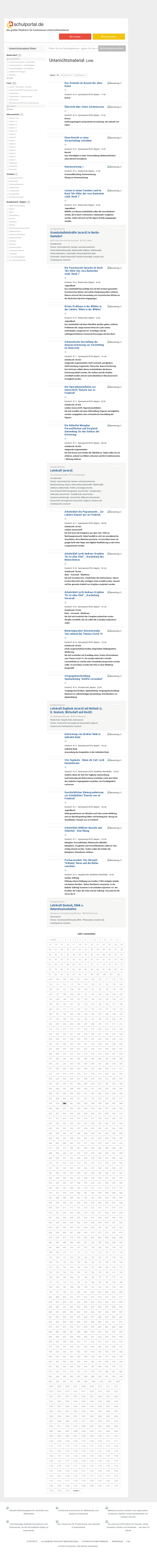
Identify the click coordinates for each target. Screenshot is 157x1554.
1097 (75, 1436)
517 (99, 1163)
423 (57, 1123)
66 (56, 964)
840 (50, 1312)
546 (71, 1178)
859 (106, 1317)
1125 (83, 1451)
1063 (91, 1416)
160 (64, 1004)
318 (92, 1074)
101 (111, 974)
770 (99, 1277)
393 (78, 1108)
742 (57, 1267)
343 (113, 1083)
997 (71, 1381)
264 (99, 1049)
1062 (83, 1416)
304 (71, 1069)
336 (64, 1083)
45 (86, 954)
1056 (108, 1411)
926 (113, 1347)
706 (113, 1247)
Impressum (117, 1541)
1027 (91, 1396)
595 (106, 1198)
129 (78, 989)
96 (80, 974)
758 (92, 1272)
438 (85, 1128)
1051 (67, 1411)
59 (92, 959)
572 (99, 1188)
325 (64, 1079)
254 (106, 1044)
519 (113, 1163)
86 (98, 969)
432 (121, 1123)
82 (74, 969)
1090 (91, 1431)
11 (111, 940)
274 (92, 1054)
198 (99, 1019)
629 (113, 1213)
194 (71, 1019)
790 (85, 1287)
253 (99, 1044)
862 (50, 1322)
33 (92, 949)
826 (106, 1302)
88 (110, 969)
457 (64, 1138)
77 (122, 964)
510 (50, 1163)
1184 (51, 1486)
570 (85, 1188)
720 (57, 1257)
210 (106, 1024)
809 (64, 1297)
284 (85, 1059)
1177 (67, 1481)
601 (71, 1203)
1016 (75, 1391)
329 (92, 1079)
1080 (83, 1426)
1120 (116, 1446)
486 (113, 1148)
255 (113, 1044)
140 (78, 994)
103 (50, 979)
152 (85, 999)
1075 (116, 1421)
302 (57, 1069)
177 (106, 1009)
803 (99, 1292)
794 (113, 1287)
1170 (83, 1476)
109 (92, 979)
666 (64, 1232)
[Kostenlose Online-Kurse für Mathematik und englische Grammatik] (78, 1508)
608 (121, 1203)
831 (64, 1307)
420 (113, 1118)
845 (85, 1312)
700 (71, 1247)
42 (68, 954)
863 (57, 1322)
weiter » (76, 1491)
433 (50, 1128)
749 (106, 1267)
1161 (83, 1471)
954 (78, 1362)
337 (71, 1083)
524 (71, 1168)
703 (92, 1247)
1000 (93, 1381)
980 (106, 1371)
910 (78, 1342)
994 (50, 1381)
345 (50, 1088)
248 (64, 1044)
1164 (108, 1471)
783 (113, 1282)
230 (92, 1034)
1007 (75, 1386)
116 (64, 984)
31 (80, 949)
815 (106, 1297)
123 (113, 984)
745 (78, 1267)
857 (92, 1317)
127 (64, 989)
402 (64, 1113)
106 (71, 979)
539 (99, 1173)
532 (50, 1173)
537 (85, 1173)
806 (121, 1292)
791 (92, 1287)
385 (99, 1103)
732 (64, 1262)
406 (92, 1113)
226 (64, 1034)
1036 (91, 1401)
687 (57, 1242)
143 (99, 994)
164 (92, 1004)
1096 (67, 1436)
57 (80, 959)
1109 (100, 1441)
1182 (108, 1481)
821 (71, 1302)
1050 (59, 1411)
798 (64, 1292)
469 (71, 1143)
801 (85, 1292)
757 (85, 1272)
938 (121, 1352)
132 (99, 989)
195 (78, 1019)
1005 (59, 1386)
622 (64, 1213)
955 (85, 1362)
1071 (83, 1421)
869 (99, 1322)
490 (64, 1153)
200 (113, 1019)
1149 (59, 1466)
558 (78, 1183)
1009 (91, 1386)
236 (57, 1039)
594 (99, 1198)
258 (57, 1049)
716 (106, 1252)
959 (113, 1362)
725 (92, 1257)
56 (74, 959)
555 (57, 1183)
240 (85, 1039)
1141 (67, 1461)
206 (78, 1024)
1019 (100, 1391)
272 (78, 1054)
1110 (108, 1441)
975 (71, 1371)
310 (113, 1069)
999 (85, 1381)
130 (85, 989)
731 (57, 1262)
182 (64, 1014)
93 (62, 974)
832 (71, 1307)
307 (92, 1069)
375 (106, 1098)
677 (64, 1237)
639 (106, 1217)
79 (56, 969)
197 (92, 1019)
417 (92, 1118)
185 (85, 1014)
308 (99, 1069)
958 (106, 1362)
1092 (108, 1431)
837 (106, 1307)
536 (78, 1173)
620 (50, 1213)
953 (71, 1362)
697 (50, 1247)
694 (106, 1242)
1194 (59, 1491)
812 (85, 1297)
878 (85, 1327)
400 (50, 1113)
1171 (91, 1476)
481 (78, 1148)
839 (121, 1307)
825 (99, 1302)
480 (71, 1148)
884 (50, 1332)
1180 (91, 1481)
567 (64, 1188)
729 (121, 1257)
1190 (100, 1486)
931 (71, 1352)
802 (92, 1292)
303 (64, 1069)
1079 (75, 1426)
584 (106, 1193)
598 (50, 1203)
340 (92, 1083)
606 (106, 1203)
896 (57, 1337)
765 (64, 1277)
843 (71, 1312)
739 (113, 1262)
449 (85, 1133)
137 (57, 994)
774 (50, 1282)
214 (57, 1029)
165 (99, 1004)
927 (121, 1347)
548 (85, 1178)
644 (64, 1222)
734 (78, 1262)
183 (71, 1014)
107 (78, 979)
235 (50, 1039)
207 (85, 1024)
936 (106, 1352)
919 (64, 1347)
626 (92, 1213)
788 (71, 1287)
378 (50, 1103)
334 (50, 1083)
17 (74, 944)
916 (121, 1342)
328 (85, 1079)
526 (85, 1168)
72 (92, 964)
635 (78, 1217)
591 (78, 1198)
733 (71, 1262)
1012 (116, 1386)
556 (64, 1183)
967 (92, 1366)
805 (113, 1292)
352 (99, 1088)
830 (57, 1307)
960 (121, 1362)
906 (50, 1342)
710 (64, 1252)
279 (50, 1059)
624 (78, 1213)
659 (92, 1227)
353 (106, 1088)
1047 (108, 1406)
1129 (116, 1451)
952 (64, 1362)
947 (106, 1357)
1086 (59, 1431)
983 (50, 1376)
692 (92, 1242)
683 (106, 1237)
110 (99, 979)
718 (121, 1252)
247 (57, 1044)
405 (85, 1113)
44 (80, 954)
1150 (67, 1466)
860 (113, 1317)
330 (99, 1079)
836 (99, 1307)
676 (57, 1237)
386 (106, 1103)
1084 (116, 1426)
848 (106, 1312)
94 (68, 974)
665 (57, 1232)
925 (106, 1347)
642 (50, 1222)
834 (85, 1307)
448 (78, 1133)
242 (99, 1039)
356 (50, 1093)
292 (64, 1064)
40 (56, 954)
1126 (91, 1451)
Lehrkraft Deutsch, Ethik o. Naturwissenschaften (67, 907)
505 (92, 1158)
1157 (51, 1471)
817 (121, 1297)
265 (106, 1049)
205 (71, 1024)
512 (64, 1163)
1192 (116, 1486)
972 (50, 1371)
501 (64, 1158)
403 (71, 1113)
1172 (100, 1476)
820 (64, 1302)
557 (71, 1183)
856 (85, 1317)
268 (50, 1054)
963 (64, 1366)
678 (71, 1237)
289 (121, 1059)
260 (71, 1049)
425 (71, 1123)
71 (86, 964)
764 (57, 1277)
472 (92, 1143)
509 (121, 1158)
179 (121, 1009)
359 (71, 1093)
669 (85, 1232)
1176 (59, 1481)
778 (78, 1282)
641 (121, 1217)
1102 (116, 1436)
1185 (59, 1486)
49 (110, 954)
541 (113, 1173)
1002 (109, 1381)
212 (121, 1024)
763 (50, 1277)
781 (99, 1282)
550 (99, 1178)
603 (85, 1203)
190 (121, 1014)
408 (106, 1113)
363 (99, 1093)
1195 (67, 1491)
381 (71, 1103)
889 (85, 1332)
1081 (91, 1426)
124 (121, 984)
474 (106, 1143)
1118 (100, 1446)
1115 (75, 1446)
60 (98, 959)
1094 (51, 1436)
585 (113, 1193)
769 (92, 1277)
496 (106, 1153)
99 (98, 974)
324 (57, 1079)
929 (57, 1352)
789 (78, 1287)
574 (113, 1188)
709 (57, 1252)
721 (64, 1257)
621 (57, 1213)
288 (113, 1059)
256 (121, 1044)
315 (71, 1074)
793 (106, 1287)
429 (99, 1123)
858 (99, 1317)
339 (85, 1083)
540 (106, 1173)
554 (50, 1183)
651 (113, 1222)
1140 (59, 1461)
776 (64, 1282)
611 (64, 1208)
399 (121, 1108)
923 (92, 1347)
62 (110, 959)
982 (121, 1371)
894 (121, 1332)
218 (85, 1029)
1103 (51, 1441)
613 (78, 1208)
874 (57, 1327)
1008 (83, 1386)
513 (71, 1163)
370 (71, 1098)
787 (64, 1287)
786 (57, 1287)
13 (50, 944)
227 (71, 1034)
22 (104, 944)
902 (99, 1337)
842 (64, 1312)
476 (121, 1143)
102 (118, 974)
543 (50, 1178)
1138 (116, 1456)
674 (121, 1232)
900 (85, 1337)
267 (121, 1049)
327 (78, 1079)
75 (110, 964)
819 (57, 1302)
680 (85, 1237)
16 (68, 944)
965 (78, 1366)
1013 (51, 1391)
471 (85, 1143)
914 (106, 1342)
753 (57, 1272)
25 (122, 944)
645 (71, 1222)
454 (121, 1133)
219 (92, 1029)
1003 (117, 1381)
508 (113, 1158)
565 (50, 1188)
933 (85, 1352)
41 (62, 954)
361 (85, 1093)
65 (50, 964)
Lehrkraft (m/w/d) (61, 470)
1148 (51, 1466)
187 (99, 1014)
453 (113, 1133)
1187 (75, 1486)
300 (121, 1064)
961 (50, 1366)
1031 (51, 1401)
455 (50, 1138)
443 (121, 1128)
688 (64, 1242)
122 (106, 984)
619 (121, 1208)
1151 (75, 1466)
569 (78, 1188)
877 (78, 1327)
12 (117, 940)
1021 (116, 1391)
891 (99, 1332)
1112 (51, 1446)
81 (68, 969)
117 (71, 984)
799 (71, 1292)
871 (113, 1322)
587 (50, 1198)
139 (71, 994)
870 (106, 1322)
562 (106, 1183)
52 (50, 959)
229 (85, 1034)
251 (85, 1044)
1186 (67, 1486)
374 (99, 1098)
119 (85, 984)
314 (64, 1074)
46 (92, 954)
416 (85, 1118)
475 (113, 1143)
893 (113, 1332)
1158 (59, 1471)
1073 (100, 1421)
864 (64, 1322)
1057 (116, 1411)
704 (99, 1247)
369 (64, 1098)
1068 (59, 1421)
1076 (51, 1426)
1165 (116, 1471)
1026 (83, 1396)
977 (85, 1371)
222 (113, 1029)
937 (113, 1352)
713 (85, 1252)
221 (106, 1029)
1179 (83, 1481)
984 (57, 1376)
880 (99, 1327)
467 (57, 1143)
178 (113, 1009)
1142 (75, 1461)
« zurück (52, 940)
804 (106, 1292)
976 (78, 1371)
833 (78, 1307)
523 (64, 1168)
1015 (67, 1391)
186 (92, 1014)
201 (121, 1019)
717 (113, 1252)
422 (50, 1123)
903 (106, 1337)
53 (56, 959)
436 (71, 1128)
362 (92, 1093)
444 (50, 1133)
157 (121, 999)
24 (116, 944)
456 (57, 1138)
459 (78, 1138)
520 (121, 1163)
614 (85, 1208)
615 (92, 1208)
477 (50, 1148)
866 (78, 1322)
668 (78, 1232)
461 (92, 1138)
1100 (100, 1436)
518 (106, 1163)
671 (99, 1232)
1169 (75, 1476)
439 (92, 1128)
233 (113, 1034)
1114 (67, 1446)
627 (99, 1213)
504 (85, 1158)
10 (105, 940)
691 (85, 1242)
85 (92, 969)
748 (99, 1267)
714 (92, 1252)
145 (113, 994)
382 (78, 1103)
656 (71, 1227)
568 (71, 1188)
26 (50, 949)
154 (99, 999)
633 (64, 1217)
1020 (108, 1391)
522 (57, 1168)
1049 (51, 1411)
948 (113, 1357)
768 (85, 1277)
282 (71, 1059)
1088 (75, 1431)
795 (121, 1287)
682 (99, 1237)
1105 (67, 1441)
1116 (83, 1446)
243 (106, 1039)
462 (99, 1138)
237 (64, 1039)
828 (121, 1302)
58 (86, 959)
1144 (91, 1461)
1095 (59, 1436)
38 (122, 949)
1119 (108, 1446)
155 (106, 999)
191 (50, 1019)
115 (57, 984)
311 (121, 1069)
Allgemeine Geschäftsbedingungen (59, 1541)
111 (106, 979)
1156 (116, 1466)
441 (106, 1128)
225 (57, 1034)
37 (116, 949)
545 (64, 1178)
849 (113, 1312)
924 (99, 1347)
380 (64, 1103)
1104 (59, 1441)
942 (71, 1357)
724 (85, 1257)
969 (106, 1366)
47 (98, 954)
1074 (108, 1421)
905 (121, 1337)
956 (92, 1362)
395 (92, 1108)
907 (57, 1342)
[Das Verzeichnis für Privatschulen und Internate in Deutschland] (78, 1521)
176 (99, 1009)
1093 (116, 1431)
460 (85, 1138)
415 (78, 1118)
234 (121, 1034)
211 (113, 1024)
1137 (108, 1456)
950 (50, 1362)
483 (92, 1148)
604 (92, 1203)
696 (121, 1242)
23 (110, 944)
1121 (51, 1451)
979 (99, 1371)
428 (92, 1123)
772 (113, 1277)
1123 (67, 1451)
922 (85, 1347)
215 (64, 1029)
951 (57, 1362)
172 (71, 1009)
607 (113, 1203)
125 (50, 989)
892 (106, 1332)
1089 (83, 1431)
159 (57, 1004)
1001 (101, 1381)
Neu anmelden (109, 37)
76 (116, 964)
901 (92, 1337)
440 (99, 1128)
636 (85, 1217)
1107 (83, 1441)
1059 (59, 1416)
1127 (100, 1451)
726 (99, 1257)
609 (50, 1208)
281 (64, 1059)
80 (62, 969)
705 (106, 1247)
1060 (67, 1416)
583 (99, 1193)
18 (80, 944)
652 (121, 1222)
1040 (51, 1406)
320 (106, 1074)
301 (50, 1069)
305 (78, 1069)
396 (99, 1108)
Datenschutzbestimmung (95, 1541)
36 (110, 949)
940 (57, 1357)
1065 (108, 1416)
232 (106, 1034)
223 (121, 1029)
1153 (91, 1466)
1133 (75, 1456)
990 (99, 1376)
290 (50, 1064)
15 (62, 944)
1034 (75, 1401)
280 (57, 1059)
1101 (108, 1436)
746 (85, 1267)
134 (113, 989)
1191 (108, 1486)
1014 (59, 1391)
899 (78, 1337)
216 (71, 1029)
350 (85, 1088)
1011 (108, 1386)
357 (57, 1093)
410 (121, 1113)
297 (99, 1064)
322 (121, 1074)
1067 (51, 1421)
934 (92, 1352)
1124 (75, 1451)
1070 (75, 1421)
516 (92, 1163)
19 (86, 944)
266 (113, 1049)
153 (92, 999)
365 (113, 1093)
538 (92, 1173)
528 (99, 1168)
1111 (116, 1441)
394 (85, 1108)
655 (64, 1227)
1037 (100, 1401)
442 (113, 1128)
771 (106, 1277)
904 (113, 1337)
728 (113, 1257)
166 (106, 1004)
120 (92, 984)
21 (98, 944)
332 (113, 1079)
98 (92, 974)
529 (106, 1168)
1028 (100, 1396)
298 (106, 1064)
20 (92, 944)
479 (64, 1148)
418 (99, 1118)
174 (85, 1009)
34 (98, 949)
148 (57, 999)
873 (50, 1327)
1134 (83, 1456)
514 (78, 1163)
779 (85, 1282)
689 (71, 1242)
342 (106, 1083)
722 (71, 1257)
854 (71, 1317)
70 (80, 964)
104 (57, 979)
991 (106, 1376)
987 (78, 1376)
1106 (75, 1441)
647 (85, 1222)
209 (99, 1024)
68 (68, 964)
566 (57, 1188)
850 (121, 1312)
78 (50, 969)
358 (64, 1093)
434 (57, 1128)
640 (113, 1217)
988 (85, 1376)
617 (106, 1208)
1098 (83, 1436)
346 (57, 1088)
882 (113, 1327)
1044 (83, 1406)
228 (78, 1034)
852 (57, 1317)
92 (56, 974)
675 (50, 1237)
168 (121, 1004)
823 (85, 1302)
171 (64, 1009)
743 (64, 1267)
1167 (59, 1476)
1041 (59, 1406)
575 (121, 1188)
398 (113, 1108)
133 (106, 989)
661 (106, 1227)
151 (78, 999)
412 (57, 1118)
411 (50, 1118)
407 (99, 1113)
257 (50, 1049)
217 (78, 1029)
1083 (108, 1426)
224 (50, 1034)
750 (113, 1267)
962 (57, 1366)
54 (62, 959)
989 (92, 1376)
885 (57, 1332)
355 (121, 1088)
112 (113, 979)
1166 (51, 1476)
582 (92, 1193)
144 (106, 994)
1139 (51, 1461)
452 (106, 1133)
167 (113, 1004)
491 (71, 1153)
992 (113, 1376)
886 (64, 1332)
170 (57, 1009)
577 (57, 1193)
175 (92, 1009)
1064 (100, 1416)
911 (85, 1342)
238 (71, 1039)
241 (92, 1039)
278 (121, 1054)
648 (92, 1222)
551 (106, 1178)
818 (50, 1302)
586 (121, 1193)
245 (121, 1039)
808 (57, 1297)
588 (57, 1198)
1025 (75, 1396)
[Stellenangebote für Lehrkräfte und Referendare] (28, 1508)
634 (71, 1217)
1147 (116, 1461)
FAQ (128, 1541)
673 (113, 1232)
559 (85, 1183)
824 (92, 1302)
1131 (59, 1456)
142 (92, 994)
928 (50, 1352)
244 (113, 1039)
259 (64, 1049)
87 (104, 969)
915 (113, 1342)
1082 (100, 1426)
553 (121, 1178)
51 (122, 954)
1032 (59, 1401)
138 (64, 994)
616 (99, 1208)
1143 (83, 1461)
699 (64, 1247)
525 (78, 1168)
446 (64, 1133)
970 (113, 1366)
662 (113, 1227)
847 (99, 1312)
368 (57, 1098)
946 (99, 1357)
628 (106, 1213)
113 (121, 979)
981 (113, 1371)
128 (71, 989)
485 (106, 1148)
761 (113, 1272)
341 (99, 1083)
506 (99, 1158)
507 (106, 1158)
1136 (100, 1456)
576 (50, 1193)
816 (113, 1297)
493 (85, 1153)
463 (106, 1138)
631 (50, 1217)
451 (99, 1133)
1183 (116, 1481)
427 (85, 1123)
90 (122, 969)
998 (78, 1381)
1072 (91, 1421)
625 (85, 1213)
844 (78, 1312)
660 (99, 1227)
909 (71, 1342)
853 (64, 1317)
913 (99, 1342)
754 (64, 1272)
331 (106, 1079)
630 (121, 1213)
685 (121, 1237)
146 (121, 994)
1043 (75, 1406)
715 (99, 1252)
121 (99, 984)
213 (50, 1029)
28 (62, 949)
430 (106, 1123)
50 (116, 954)
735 (85, 1262)
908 (64, 1342)
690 (78, 1242)
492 (78, 1153)
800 (78, 1292)
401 (57, 1113)
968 (99, 1366)
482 (85, 1148)
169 (50, 1009)
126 (57, 989)
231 (99, 1034)
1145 (100, 1461)
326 (71, 1079)
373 (92, 1098)
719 (50, 1257)
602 (78, 1203)
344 (121, 1083)
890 (92, 1332)
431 (113, 1123)
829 (50, 1307)
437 (78, 1128)
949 (121, 1357)
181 (57, 1014)
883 (121, 1327)
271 (71, 1054)
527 (92, 1168)
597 (121, 1198)
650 (106, 1222)
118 (78, 984)
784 (121, 1282)
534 (64, 1173)
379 (57, 1103)
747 (92, 1267)
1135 (91, 1456)
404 (78, 1113)
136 (50, 994)
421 (121, 1118)
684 (113, 1237)
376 (113, 1098)
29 (68, 949)
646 (78, 1222)
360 (78, 1093)
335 (57, 1083)
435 (64, 1128)
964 (71, 1366)
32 (86, 949)
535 (71, 1173)
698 (57, 1247)
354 (113, 1088)
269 (57, 1054)
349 (78, 1088)
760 (106, 1272)
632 (57, 1217)
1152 (83, 1466)
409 (113, 1113)
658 (85, 1227)
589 (64, 1198)
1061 (75, 1416)
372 (85, 1098)
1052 (75, 1411)
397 (106, 1108)
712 (78, 1252)
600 (64, 1203)
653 (50, 1227)
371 (78, 1098)
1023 (59, 1396)
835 (92, 1307)
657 (78, 1227)
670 (92, 1232)
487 (121, 1148)
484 (99, 1148)
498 (121, 1153)
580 (78, 1193)
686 (50, 1242)
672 (106, 1232)
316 (78, 1074)
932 (78, 1352)
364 (106, 1093)
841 (57, 1312)
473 (99, 1143)
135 (121, 989)
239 (78, 1039)
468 (64, 1143)
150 (71, 999)
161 (71, 1004)
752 (50, 1272)
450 (92, 1133)
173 (78, 1009)
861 (121, 1317)
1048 (116, 1406)
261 (78, 1049)
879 (92, 1327)
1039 (116, 1401)
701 (78, 1247)
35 (104, 949)
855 (78, 1317)
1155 (108, 1466)
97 (86, 974)
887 (71, 1332)
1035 (83, 1401)
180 (50, 1014)
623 (71, 1213)
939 (50, 1357)
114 (50, 984)
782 (106, 1282)
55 (68, 959)
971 (121, 1366)
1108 (91, 1441)
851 (50, 1317)
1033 (67, 1401)
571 (92, 1188)
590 (71, 1198)
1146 (108, 1461)
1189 (91, 1486)
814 (99, 1297)
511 (57, 1163)
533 (57, 1173)
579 (71, 1193)
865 (71, 1322)
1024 (67, 1396)
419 (106, 1118)
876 (71, 1327)
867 (85, 1322)
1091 (100, 1431)
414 (71, 1118)
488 (50, 1153)
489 (57, 1153)
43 (74, 954)
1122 (59, 1451)
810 (71, 1297)
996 (64, 1381)
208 (92, 1024)
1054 (91, 1411)
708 (50, 1252)
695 (113, 1242)
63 (116, 959)
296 (92, 1064)
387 (113, 1103)
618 (113, 1208)
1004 (51, 1386)
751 (121, 1267)
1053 (83, 1411)
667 (71, 1232)
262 (85, 1049)
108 (85, 979)
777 (71, 1282)
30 (74, 949)
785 (50, 1287)
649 (99, 1222)
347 (64, 1088)
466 (50, 1143)
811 (78, 1297)
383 (85, 1103)
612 (71, 1208)
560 (92, 1183)
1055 (100, 1411)
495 (99, 1153)
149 (64, 999)
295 (85, 1064)
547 (78, 1178)
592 (85, 1198)
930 (64, 1352)
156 (113, 999)
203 (57, 1024)
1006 (67, 1386)
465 (121, 1138)
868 (92, 1322)
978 (92, 1371)
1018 (91, 1391)
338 (78, 1083)
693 (99, 1242)
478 (57, 1148)
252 (92, 1044)
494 (92, 1153)
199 (106, 1019)
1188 (83, 1486)
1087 (67, 1431)
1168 (67, 1476)
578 (64, 1193)
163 (85, 1004)
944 (85, 1357)
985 (64, 1376)
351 (92, 1088)
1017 (83, 1391)
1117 (91, 1446)
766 (71, 1277)
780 (92, 1282)
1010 (100, 1386)
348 (71, 1088)
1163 (100, 1471)
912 (92, 1342)
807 (50, 1297)
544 (57, 1178)
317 (85, 1074)
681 (92, 1237)
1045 (91, 1406)
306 (85, 1069)
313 (57, 1074)
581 (85, 1193)
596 (113, 1198)
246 (50, 1044)
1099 (91, 1436)
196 (85, 1019)
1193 (51, 1491)
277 (113, 1054)
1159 (67, 1471)
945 (92, 1357)
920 (71, 1347)
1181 (100, 1481)
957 (99, 1362)
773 (121, 1277)
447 (71, 1133)
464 (113, 1138)
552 (113, 1178)
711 (71, 1252)
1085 (51, 1431)
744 (71, 1267)
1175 (51, 1481)
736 (92, 1262)
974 (64, 1371)
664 (50, 1232)
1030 (116, 1396)
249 (71, 1044)
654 (57, 1227)
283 (78, 1059)
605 (99, 1203)
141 (85, 994)
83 (80, 969)
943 (78, 1357)
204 (64, 1024)
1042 (67, 1406)
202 (50, 1024)
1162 (91, 1471)
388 (121, 1103)
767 (78, 1277)
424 (64, 1123)
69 (74, 964)
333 (121, 1079)
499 (50, 1158)
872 (121, 1322)
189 (113, 1014)
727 (106, 1257)
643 (57, 1222)
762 (121, 1272)
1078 (67, 1426)
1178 (75, 1481)
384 (92, 1103)
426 (78, 1123)
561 (99, 1183)
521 (50, 1168)
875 (64, 1327)
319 (99, 1074)
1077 (59, 1426)
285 (92, 1059)
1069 (67, 1421)
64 (122, 959)
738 (106, 1262)
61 (104, 959)
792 (99, 1287)
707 (121, 1247)
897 (64, 1337)
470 (78, 1143)
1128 (108, 1451)
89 (116, 969)
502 (71, 1158)
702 (85, 1247)
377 (121, 1098)
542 (121, 1173)
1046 (100, 1406)
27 (56, 949)
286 (99, 1059)
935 (99, 1352)
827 (113, 1302)
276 (106, 1054)
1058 (51, 1416)
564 (121, 1183)
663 (121, 1227)
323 (50, 1079)
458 (71, 1138)
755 (71, 1272)
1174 (116, 1476)
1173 (108, 1476)
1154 (100, 1466)
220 (99, 1029)
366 (121, 1093)
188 (106, 1014)
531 (121, 1168)
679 (78, 1237)
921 (78, 1347)
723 (78, 1257)
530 (113, 1168)
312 (50, 1074)
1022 (51, 1396)
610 (57, 1208)
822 (78, 1302)
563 (113, 1183)
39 (50, 954)
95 (74, 974)
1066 (116, 1416)
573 (106, 1188)
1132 (67, 1456)
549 (92, 1178)
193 (64, 1019)
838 (113, 1307)
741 (50, 1267)
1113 (59, 1446)
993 (121, 1376)
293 (71, 1064)
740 (121, 1262)
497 (113, 1153)
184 (78, 1014)
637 (92, 1217)
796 (50, 1292)
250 (78, 1044)
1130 (51, 1456)
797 (57, 1292)
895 (50, 1337)
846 (92, 1312)
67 (62, 964)
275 (99, 1054)
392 (71, 1108)
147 (50, 999)
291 (57, 1064)
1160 (75, 1471)
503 (78, 1158)
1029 (108, 1396)
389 (50, 1108)
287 (106, 1059)
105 (64, 979)
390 (57, 1108)
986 (71, 1376)
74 (104, 964)
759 (99, 1272)
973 (57, 1371)
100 (104, 974)
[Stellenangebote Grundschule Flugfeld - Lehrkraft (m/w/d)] (117, 466)
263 (92, 1049)
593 (92, 1198)
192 (57, 1019)
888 (78, 1332)
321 (113, 1074)
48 (104, 954)
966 (85, 1366)
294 (78, 1064)
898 (71, 1337)
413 (64, 1118)
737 (99, 1262)
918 (57, 1347)
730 (50, 1262)
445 (57, 1133)
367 (50, 1098)
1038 (108, 1401)
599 (57, 1203)
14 (56, 944)
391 (64, 1108)
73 (98, 964)
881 (106, 1327)
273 (85, 1054)
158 (50, 1004)
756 (78, 1272)
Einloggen (76, 37)
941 (64, 1357)
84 (86, 969)
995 (57, 1381)
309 (106, 1069)
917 (50, 1347)
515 (85, 1163)
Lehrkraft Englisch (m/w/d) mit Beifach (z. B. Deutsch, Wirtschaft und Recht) (76, 710)
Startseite (32, 1541)
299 (113, 1064)
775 (57, 1282)
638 (99, 1217)
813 (92, 1297)
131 (92, 989)
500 (57, 1158)
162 (78, 1004)
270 (64, 1054)
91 (50, 974)
